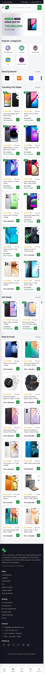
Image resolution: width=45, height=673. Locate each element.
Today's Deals (7, 590)
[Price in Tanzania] (7, 7)
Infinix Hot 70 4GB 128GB (10, 364)
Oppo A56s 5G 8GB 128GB (10, 323)
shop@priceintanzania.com (14, 627)
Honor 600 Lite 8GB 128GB (10, 216)
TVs (3, 584)
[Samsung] (7, 78)
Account (39, 671)
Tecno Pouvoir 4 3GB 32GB (10, 182)
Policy (4, 618)
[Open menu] (3, 7)
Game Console (7, 587)
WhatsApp (25, 2)
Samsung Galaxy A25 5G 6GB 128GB (29, 323)
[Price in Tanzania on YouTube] (23, 645)
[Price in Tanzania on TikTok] (14, 645)
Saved (21, 671)
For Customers (7, 602)
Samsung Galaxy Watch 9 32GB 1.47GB (11, 397)
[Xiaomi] (19, 78)
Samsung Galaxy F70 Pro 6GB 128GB (31, 364)
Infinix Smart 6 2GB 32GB (10, 250)
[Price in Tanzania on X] (18, 645)
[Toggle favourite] (18, 93)
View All (37, 72)
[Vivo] (31, 78)
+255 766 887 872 (36, 2)
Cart (30, 671)
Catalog (13, 671)
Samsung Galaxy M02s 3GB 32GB (30, 182)
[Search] (39, 7)
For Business (6, 606)
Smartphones (6, 575)
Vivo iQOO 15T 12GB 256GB (11, 464)
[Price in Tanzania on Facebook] (4, 645)
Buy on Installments (9, 609)
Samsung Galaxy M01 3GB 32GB (11, 114)
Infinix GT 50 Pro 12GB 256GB (30, 250)
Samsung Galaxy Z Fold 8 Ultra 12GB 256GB (10, 431)
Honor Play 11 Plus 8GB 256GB (31, 531)
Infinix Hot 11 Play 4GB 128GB (30, 284)
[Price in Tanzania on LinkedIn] (28, 645)
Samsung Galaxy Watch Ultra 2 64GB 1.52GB (31, 397)
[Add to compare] (18, 97)
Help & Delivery (7, 615)
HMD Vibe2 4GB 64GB (32, 463)
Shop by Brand (7, 593)
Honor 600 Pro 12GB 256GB (11, 284)
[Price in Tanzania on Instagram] (9, 645)
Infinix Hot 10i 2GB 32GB (31, 114)
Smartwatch (6, 581)
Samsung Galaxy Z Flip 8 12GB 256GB (31, 497)
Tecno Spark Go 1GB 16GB (31, 148)
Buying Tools (6, 612)
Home (4, 671)
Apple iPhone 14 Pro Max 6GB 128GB (10, 148)
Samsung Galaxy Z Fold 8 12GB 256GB (31, 431)
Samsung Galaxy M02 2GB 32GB (32, 216)
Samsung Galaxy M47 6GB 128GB (11, 531)
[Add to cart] (18, 119)
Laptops (5, 578)
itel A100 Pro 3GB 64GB (9, 497)
